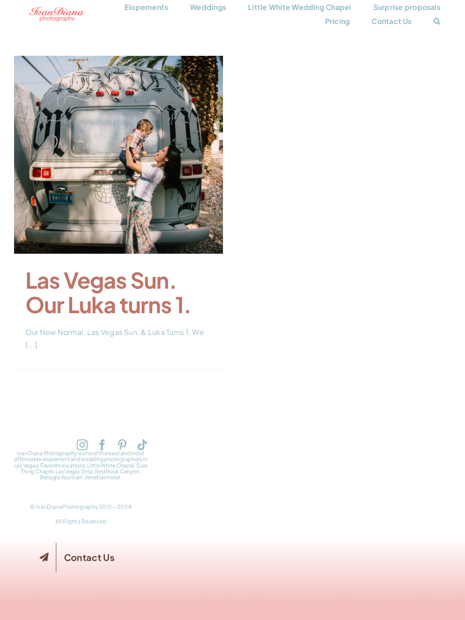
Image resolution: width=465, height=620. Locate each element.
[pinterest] (122, 444)
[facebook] (102, 444)
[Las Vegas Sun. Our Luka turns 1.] (118, 155)
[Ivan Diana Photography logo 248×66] (57, 10)
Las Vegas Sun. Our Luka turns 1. (118, 146)
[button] (437, 21)
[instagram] (82, 444)
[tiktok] (142, 444)
